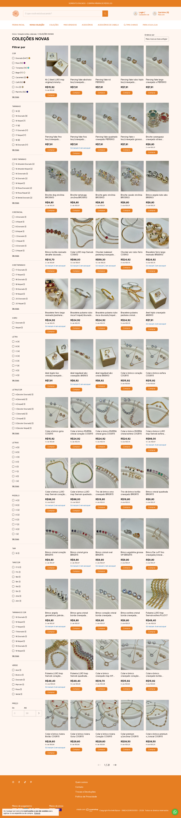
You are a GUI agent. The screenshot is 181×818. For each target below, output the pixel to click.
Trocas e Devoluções (85, 792)
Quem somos (81, 782)
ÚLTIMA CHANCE (131, 25)
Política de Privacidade (86, 796)
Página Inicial (18, 25)
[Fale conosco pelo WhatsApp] (175, 812)
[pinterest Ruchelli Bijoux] (31, 782)
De (13, 708)
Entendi (37, 813)
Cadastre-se (144, 15)
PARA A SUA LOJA (150, 25)
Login (141, 12)
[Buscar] (105, 13)
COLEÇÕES (54, 25)
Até (25, 708)
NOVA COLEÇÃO (37, 25)
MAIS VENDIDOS (70, 25)
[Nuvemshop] (87, 811)
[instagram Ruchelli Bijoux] (13, 782)
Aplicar (39, 713)
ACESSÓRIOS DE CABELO (108, 25)
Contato (79, 787)
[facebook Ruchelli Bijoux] (19, 782)
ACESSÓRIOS (87, 25)
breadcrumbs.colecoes (27, 34)
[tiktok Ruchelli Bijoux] (25, 782)
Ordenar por (149, 35)
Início (14, 34)
